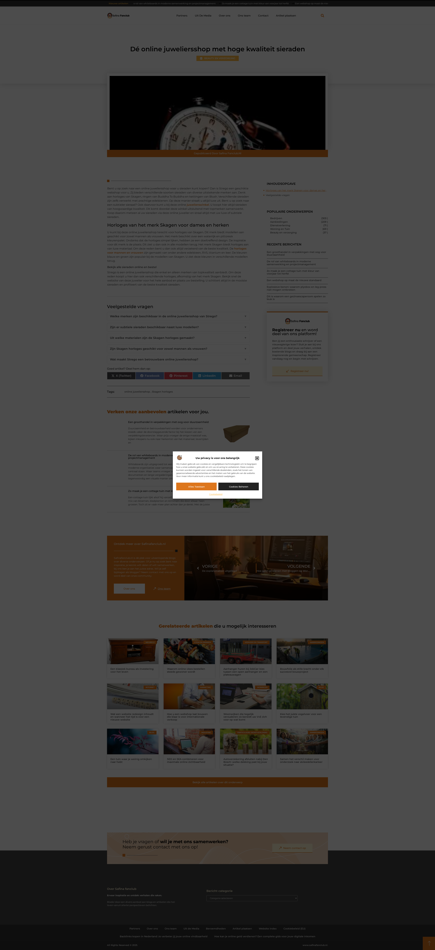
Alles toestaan (196, 486)
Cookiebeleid (215, 494)
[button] (257, 458)
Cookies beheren (238, 486)
